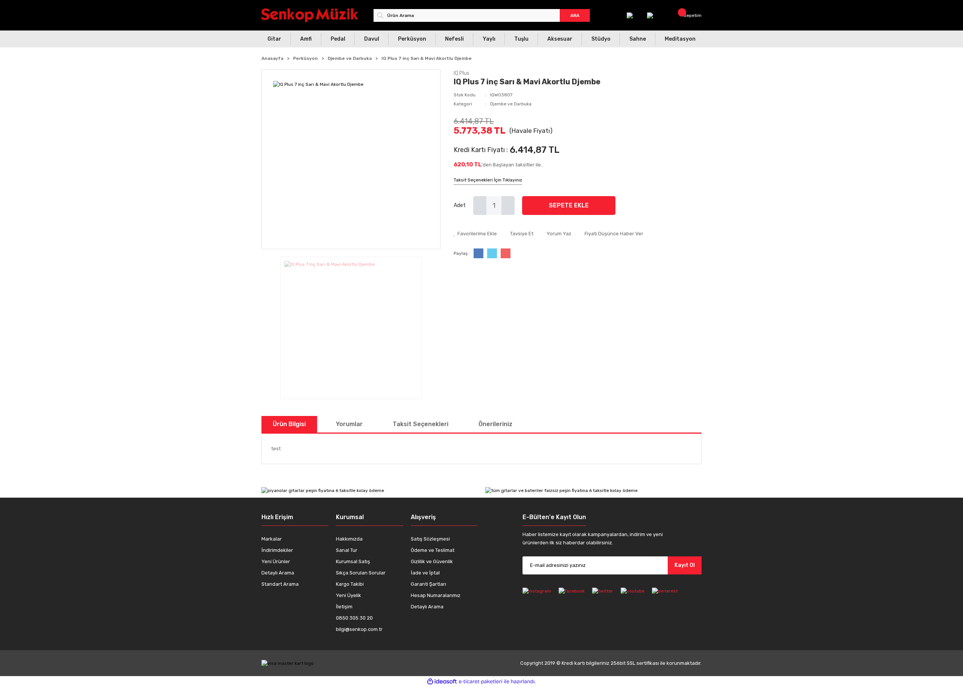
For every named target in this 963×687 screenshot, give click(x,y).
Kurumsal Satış (353, 561)
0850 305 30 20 (354, 618)
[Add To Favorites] (475, 234)
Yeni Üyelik (348, 595)
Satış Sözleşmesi (430, 539)
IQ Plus (461, 73)
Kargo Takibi (350, 584)
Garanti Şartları (428, 584)
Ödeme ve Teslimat (432, 550)
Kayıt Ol (684, 565)
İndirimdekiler (277, 550)
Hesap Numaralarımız (435, 595)
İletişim (344, 606)
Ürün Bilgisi (289, 424)
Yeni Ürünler (275, 561)
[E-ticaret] (481, 681)
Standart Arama (280, 584)
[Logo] (309, 15)
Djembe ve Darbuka (511, 104)
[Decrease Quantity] (479, 205)
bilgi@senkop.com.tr (359, 629)
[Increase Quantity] (508, 205)
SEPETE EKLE (569, 205)
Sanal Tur (346, 550)
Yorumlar (349, 424)
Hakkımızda (349, 539)
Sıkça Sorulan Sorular (361, 573)
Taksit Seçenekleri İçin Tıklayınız (488, 180)
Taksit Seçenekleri (420, 424)
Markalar (271, 539)
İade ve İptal (425, 573)
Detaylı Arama (277, 573)
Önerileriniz (495, 424)
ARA (574, 15)
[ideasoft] (442, 681)
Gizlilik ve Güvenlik (432, 561)
